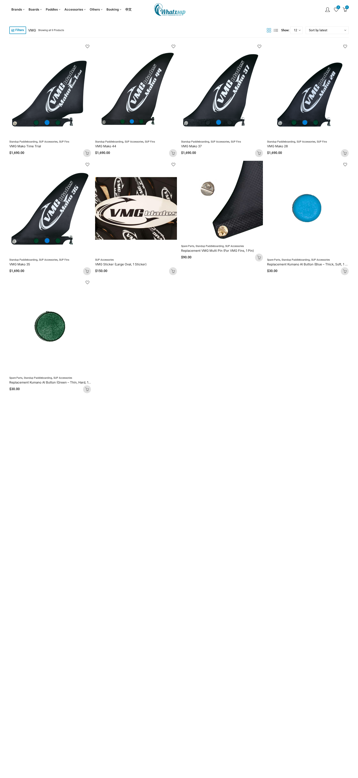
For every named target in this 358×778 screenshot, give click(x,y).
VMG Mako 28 (277, 146)
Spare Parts (187, 246)
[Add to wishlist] (87, 46)
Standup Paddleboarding (23, 141)
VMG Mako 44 (105, 146)
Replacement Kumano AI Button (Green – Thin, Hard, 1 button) (54, 382)
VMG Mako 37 (191, 146)
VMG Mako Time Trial (25, 146)
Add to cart (87, 153)
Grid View (269, 30)
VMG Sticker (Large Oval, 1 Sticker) (120, 264)
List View (276, 30)
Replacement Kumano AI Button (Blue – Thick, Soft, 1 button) (311, 264)
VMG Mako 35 (19, 264)
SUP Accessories (48, 141)
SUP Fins (64, 141)
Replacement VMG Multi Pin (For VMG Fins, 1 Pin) (217, 251)
